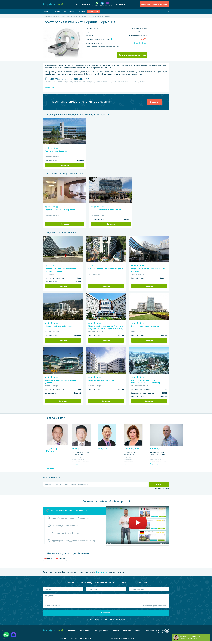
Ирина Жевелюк (132, 448)
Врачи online (93, 11)
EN (65, 638)
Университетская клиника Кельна (106, 210)
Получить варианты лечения (154, 4)
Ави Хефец (155, 448)
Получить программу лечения (132, 55)
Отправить (106, 613)
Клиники (46, 11)
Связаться (65, 165)
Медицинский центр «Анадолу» (102, 380)
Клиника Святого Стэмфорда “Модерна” (106, 269)
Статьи (137, 631)
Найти (158, 484)
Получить (154, 102)
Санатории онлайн (101, 631)
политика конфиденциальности (155, 606)
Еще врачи (50, 468)
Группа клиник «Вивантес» (56, 151)
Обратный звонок (121, 4)
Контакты (127, 631)
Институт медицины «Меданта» (145, 326)
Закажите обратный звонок (115, 619)
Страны (57, 11)
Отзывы (82, 11)
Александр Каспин (52, 450)
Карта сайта (149, 631)
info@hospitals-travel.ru (124, 638)
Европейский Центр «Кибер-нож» (60, 210)
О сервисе (72, 631)
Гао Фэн (76, 448)
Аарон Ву (103, 448)
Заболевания (69, 11)
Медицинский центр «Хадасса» (59, 326)
